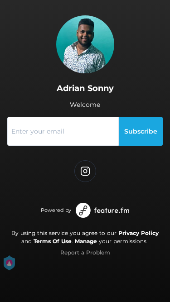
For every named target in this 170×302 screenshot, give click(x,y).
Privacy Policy (138, 233)
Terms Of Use (53, 241)
